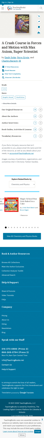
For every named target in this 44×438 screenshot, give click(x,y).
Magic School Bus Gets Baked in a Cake (28, 201)
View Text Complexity (12, 74)
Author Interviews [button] (18, 123)
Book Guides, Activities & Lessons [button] (19, 129)
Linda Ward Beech (28, 208)
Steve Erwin (23, 57)
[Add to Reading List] (39, 16)
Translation (6, 392)
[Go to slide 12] (38, 227)
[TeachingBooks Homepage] (15, 8)
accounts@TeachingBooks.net (21, 153)
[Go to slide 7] (23, 227)
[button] (2, 8)
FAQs (4, 299)
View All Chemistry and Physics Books (22, 236)
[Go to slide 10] (32, 227)
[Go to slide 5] (17, 227)
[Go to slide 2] (8, 227)
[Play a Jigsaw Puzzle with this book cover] (39, 32)
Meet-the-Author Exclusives (13, 266)
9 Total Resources (12, 67)
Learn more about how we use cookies (18, 431)
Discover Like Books (12, 77)
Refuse (22, 435)
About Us (5, 320)
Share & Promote (8, 291)
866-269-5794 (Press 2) (15, 352)
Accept (37, 431)
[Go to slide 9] (29, 227)
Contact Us (7, 364)
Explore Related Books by (21, 179)
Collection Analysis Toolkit (12, 271)
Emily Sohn (10, 57)
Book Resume (10, 70)
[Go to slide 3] (11, 227)
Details (9, 103)
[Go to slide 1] (6, 227)
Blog (3, 332)
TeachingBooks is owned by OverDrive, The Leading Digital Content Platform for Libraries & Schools (22, 409)
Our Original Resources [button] (19, 109)
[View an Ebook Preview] (39, 27)
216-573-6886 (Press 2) (15, 348)
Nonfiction (20, 97)
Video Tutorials (8, 295)
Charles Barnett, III (11, 60)
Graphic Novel (8, 97)
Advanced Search (8, 275)
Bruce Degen (24, 210)
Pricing (4, 315)
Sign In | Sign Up (7, 2)
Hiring (4, 324)
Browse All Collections (11, 262)
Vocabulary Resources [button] (18, 136)
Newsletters (6, 328)
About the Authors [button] (19, 116)
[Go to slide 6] (20, 227)
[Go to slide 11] (35, 227)
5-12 (4, 89)
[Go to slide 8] (26, 227)
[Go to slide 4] (14, 227)
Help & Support (9, 369)
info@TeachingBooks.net (13, 360)
